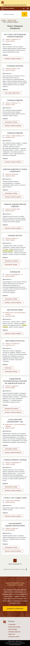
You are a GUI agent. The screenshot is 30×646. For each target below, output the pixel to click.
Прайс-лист (11, 634)
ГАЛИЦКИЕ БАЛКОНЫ (15, 66)
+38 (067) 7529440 (10, 70)
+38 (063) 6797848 (10, 316)
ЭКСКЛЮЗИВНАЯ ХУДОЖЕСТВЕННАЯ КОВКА (15, 524)
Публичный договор (14, 627)
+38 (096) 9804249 (10, 530)
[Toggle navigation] (28, 8)
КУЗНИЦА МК (15, 272)
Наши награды (12, 629)
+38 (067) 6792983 (10, 464)
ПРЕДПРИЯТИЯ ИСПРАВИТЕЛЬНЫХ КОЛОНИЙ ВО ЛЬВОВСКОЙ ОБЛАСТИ (15, 381)
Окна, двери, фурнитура (12, 93)
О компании (11, 624)
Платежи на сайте (13, 636)
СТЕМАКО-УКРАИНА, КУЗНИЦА (15, 460)
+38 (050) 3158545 (10, 502)
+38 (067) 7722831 (10, 428)
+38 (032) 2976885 (10, 387)
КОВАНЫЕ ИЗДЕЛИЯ (15, 100)
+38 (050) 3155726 (10, 104)
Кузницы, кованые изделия (13, 58)
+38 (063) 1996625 (10, 41)
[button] (7, 8)
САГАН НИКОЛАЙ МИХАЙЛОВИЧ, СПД (15, 421)
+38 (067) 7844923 (10, 240)
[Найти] (24, 14)
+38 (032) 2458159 (10, 276)
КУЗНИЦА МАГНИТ (15, 236)
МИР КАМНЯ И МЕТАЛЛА (15, 341)
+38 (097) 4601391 (10, 211)
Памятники (8, 368)
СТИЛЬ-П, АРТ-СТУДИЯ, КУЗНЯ (15, 498)
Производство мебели (11, 261)
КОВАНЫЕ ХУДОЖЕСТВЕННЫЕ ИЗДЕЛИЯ (15, 205)
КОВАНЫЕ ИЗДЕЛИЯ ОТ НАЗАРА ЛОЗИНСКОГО (15, 170)
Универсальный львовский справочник (15, 5)
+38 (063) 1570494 (10, 176)
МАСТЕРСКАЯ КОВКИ (15, 310)
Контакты (11, 621)
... (8, 86)
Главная (3, 20)
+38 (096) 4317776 (10, 137)
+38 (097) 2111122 (10, 345)
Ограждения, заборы (11, 122)
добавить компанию (15, 609)
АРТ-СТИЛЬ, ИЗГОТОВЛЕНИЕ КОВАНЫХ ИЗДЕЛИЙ (15, 35)
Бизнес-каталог (12, 20)
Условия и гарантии (14, 631)
